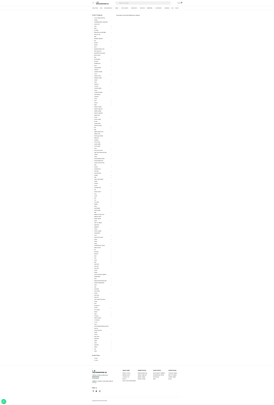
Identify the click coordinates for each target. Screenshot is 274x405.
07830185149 (95, 378)
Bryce (95, 65)
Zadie (95, 351)
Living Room (134, 8)
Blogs (177, 8)
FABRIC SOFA (97, 134)
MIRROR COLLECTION (99, 214)
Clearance (167, 8)
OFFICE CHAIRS (97, 231)
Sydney (95, 311)
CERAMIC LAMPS (98, 78)
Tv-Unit (95, 322)
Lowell (95, 196)
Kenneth (96, 167)
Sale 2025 (96, 268)
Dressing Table (97, 123)
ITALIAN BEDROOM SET (99, 158)
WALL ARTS (96, 336)
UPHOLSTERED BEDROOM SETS (101, 326)
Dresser (95, 121)
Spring (95, 301)
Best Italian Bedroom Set (99, 49)
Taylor (95, 314)
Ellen (95, 129)
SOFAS (95, 293)
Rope (95, 256)
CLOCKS (96, 86)
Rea (95, 249)
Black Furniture (97, 55)
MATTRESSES (97, 208)
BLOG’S (124, 379)
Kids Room (142, 8)
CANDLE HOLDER (98, 71)
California (96, 69)
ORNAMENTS (97, 233)
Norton (95, 229)
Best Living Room (97, 51)
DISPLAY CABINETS (98, 113)
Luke (95, 198)
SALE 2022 (96, 264)
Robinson (96, 254)
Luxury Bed (96, 202)
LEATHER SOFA (97, 187)
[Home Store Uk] (102, 2)
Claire (95, 82)
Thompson (96, 316)
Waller (95, 340)
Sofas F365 (96, 295)
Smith (95, 285)
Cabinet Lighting (97, 67)
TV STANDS (96, 320)
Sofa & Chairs (125, 8)
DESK (95, 105)
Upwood (96, 328)
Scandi (95, 270)
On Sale (96, 360)
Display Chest (97, 115)
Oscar (95, 235)
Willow (95, 347)
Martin (95, 206)
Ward (95, 342)
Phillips (95, 241)
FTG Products (97, 142)
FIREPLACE (96, 138)
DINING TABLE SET (98, 109)
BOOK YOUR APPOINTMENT (129, 381)
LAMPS (95, 181)
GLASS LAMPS (97, 144)
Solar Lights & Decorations (99, 299)
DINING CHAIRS (97, 107)
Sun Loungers (97, 309)
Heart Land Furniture (98, 150)
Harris (95, 148)
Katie (95, 165)
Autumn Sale (96, 24)
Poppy (95, 243)
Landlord (96, 183)
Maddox (96, 204)
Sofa (95, 287)
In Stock (96, 358)
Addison (96, 20)
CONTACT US (126, 377)
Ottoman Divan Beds (98, 237)
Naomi (95, 220)
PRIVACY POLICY (126, 373)
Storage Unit (96, 305)
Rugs (101, 8)
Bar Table (96, 30)
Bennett (95, 45)
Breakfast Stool (97, 63)
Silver (95, 278)
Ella (95, 127)
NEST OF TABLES (98, 222)
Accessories (158, 8)
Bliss (95, 57)
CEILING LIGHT (97, 76)
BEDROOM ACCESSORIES (100, 32)
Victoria (95, 334)
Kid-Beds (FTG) (97, 169)
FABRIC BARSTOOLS (98, 131)
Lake (95, 177)
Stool (95, 303)
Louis (95, 194)
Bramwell (96, 61)
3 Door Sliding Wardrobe (99, 18)
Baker (95, 28)
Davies (95, 98)
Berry (95, 47)
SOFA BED (96, 289)
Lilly (95, 189)
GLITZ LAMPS (97, 146)
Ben (95, 40)
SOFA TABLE (97, 291)
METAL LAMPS (97, 210)
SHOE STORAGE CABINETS (100, 274)
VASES (95, 332)
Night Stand (96, 225)
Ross (95, 258)
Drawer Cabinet (97, 119)
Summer (96, 307)
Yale (95, 349)
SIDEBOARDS (97, 276)
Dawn (95, 100)
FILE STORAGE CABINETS (159, 373)
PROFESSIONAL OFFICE (99, 245)
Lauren (95, 185)
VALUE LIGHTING (98, 330)
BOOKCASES (97, 59)
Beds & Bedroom (108, 8)
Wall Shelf (96, 338)
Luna (95, 200)
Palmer (95, 239)
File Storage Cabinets (98, 136)
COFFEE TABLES (97, 88)
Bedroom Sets (97, 34)
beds (95, 36)
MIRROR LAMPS (97, 216)
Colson (95, 90)
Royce (95, 260)
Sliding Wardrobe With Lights (100, 280)
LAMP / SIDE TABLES (98, 179)
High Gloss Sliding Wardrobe (100, 152)
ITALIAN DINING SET (98, 160)
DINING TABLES (97, 111)
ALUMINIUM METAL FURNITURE (101, 22)
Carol (95, 73)
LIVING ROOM (97, 191)
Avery (95, 26)
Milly (95, 212)
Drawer (95, 117)
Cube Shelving (97, 94)
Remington (96, 251)
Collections (95, 8)
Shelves (95, 272)
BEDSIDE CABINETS (98, 38)
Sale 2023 (96, 266)
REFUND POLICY (126, 375)
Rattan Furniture (97, 247)
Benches (96, 42)
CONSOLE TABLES (98, 92)
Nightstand (96, 227)
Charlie (95, 80)
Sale (172, 8)
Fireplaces (96, 140)
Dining (116, 8)
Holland (96, 154)
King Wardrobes (97, 173)
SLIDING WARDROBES (99, 282)
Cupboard (96, 96)
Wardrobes (149, 8)
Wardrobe (96, 345)
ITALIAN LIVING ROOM (99, 162)
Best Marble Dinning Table (99, 53)
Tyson (95, 324)
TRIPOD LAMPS (97, 318)
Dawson (96, 102)
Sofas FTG (96, 297)
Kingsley (96, 175)
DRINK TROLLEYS (98, 125)
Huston (95, 156)
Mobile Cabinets (97, 218)
